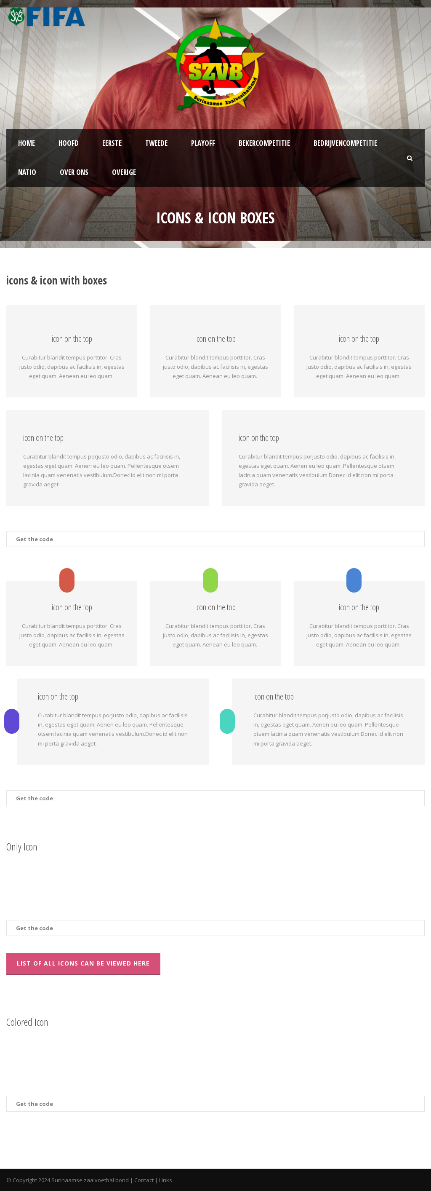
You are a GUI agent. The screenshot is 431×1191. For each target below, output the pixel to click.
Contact (144, 1180)
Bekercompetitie (264, 143)
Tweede (156, 143)
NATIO (27, 172)
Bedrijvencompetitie (345, 143)
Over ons (74, 172)
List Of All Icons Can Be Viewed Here (83, 963)
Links (165, 1180)
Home (26, 143)
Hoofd (69, 143)
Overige (124, 172)
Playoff (203, 143)
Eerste (112, 143)
